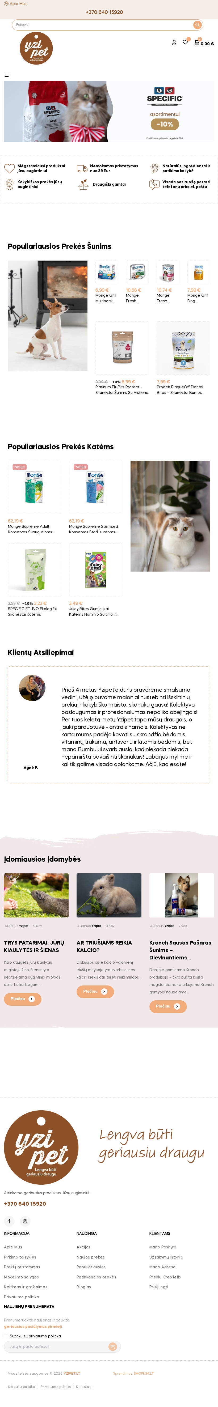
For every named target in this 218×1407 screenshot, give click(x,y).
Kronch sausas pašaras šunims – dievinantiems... (180, 951)
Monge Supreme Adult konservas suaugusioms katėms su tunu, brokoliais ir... (32, 530)
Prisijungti (158, 1287)
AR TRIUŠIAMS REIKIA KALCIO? (104, 947)
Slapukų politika (21, 1387)
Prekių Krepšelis (165, 1277)
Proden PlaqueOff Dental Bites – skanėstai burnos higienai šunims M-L (180, 390)
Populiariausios (91, 1267)
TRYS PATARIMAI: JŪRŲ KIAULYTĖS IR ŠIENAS (34, 947)
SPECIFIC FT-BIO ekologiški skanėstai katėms (32, 612)
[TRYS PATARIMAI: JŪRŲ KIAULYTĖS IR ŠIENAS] (36, 895)
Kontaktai (84, 1387)
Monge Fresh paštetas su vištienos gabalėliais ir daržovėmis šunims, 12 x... (137, 299)
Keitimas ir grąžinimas (25, 1287)
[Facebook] (9, 1221)
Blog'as (84, 1287)
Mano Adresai (163, 1267)
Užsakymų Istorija (166, 1257)
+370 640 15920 (25, 1204)
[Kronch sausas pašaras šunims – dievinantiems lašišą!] (181, 895)
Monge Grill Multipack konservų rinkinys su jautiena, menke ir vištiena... (105, 299)
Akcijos (84, 1247)
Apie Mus (18, 4)
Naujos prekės (91, 1257)
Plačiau (18, 999)
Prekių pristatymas (22, 1267)
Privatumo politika (21, 1297)
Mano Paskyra (163, 1247)
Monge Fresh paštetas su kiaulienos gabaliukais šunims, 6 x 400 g (167, 299)
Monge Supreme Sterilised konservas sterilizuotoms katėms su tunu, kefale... (93, 530)
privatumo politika (45, 1336)
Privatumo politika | (57, 1387)
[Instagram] (25, 1221)
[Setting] (174, 43)
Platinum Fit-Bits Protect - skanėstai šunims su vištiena (121, 390)
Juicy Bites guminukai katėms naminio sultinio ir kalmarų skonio (92, 612)
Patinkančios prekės (96, 1277)
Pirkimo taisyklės (20, 1257)
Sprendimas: (133, 1373)
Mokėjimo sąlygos (21, 1277)
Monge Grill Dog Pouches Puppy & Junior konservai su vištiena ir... (197, 299)
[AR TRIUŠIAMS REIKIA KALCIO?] (109, 895)
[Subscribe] (111, 1347)
